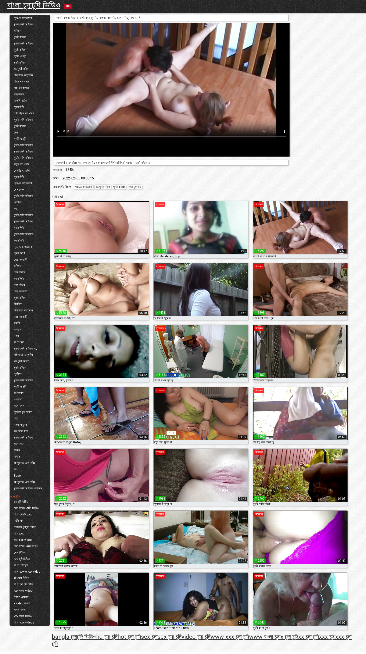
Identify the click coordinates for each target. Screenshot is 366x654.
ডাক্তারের (19, 94)
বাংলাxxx (19, 533)
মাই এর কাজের (21, 88)
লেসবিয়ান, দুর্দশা (22, 170)
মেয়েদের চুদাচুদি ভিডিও (25, 527)
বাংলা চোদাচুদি (21, 565)
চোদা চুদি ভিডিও (22, 559)
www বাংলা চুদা (264, 636)
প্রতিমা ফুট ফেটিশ (23, 412)
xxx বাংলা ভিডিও (23, 616)
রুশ (15, 469)
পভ (15, 209)
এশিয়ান (18, 31)
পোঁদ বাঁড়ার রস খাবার (24, 113)
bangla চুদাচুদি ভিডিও (74, 636)
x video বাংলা (22, 603)
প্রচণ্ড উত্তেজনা (23, 18)
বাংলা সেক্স (19, 342)
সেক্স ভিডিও (19, 552)
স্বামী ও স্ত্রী (20, 56)
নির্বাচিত (17, 304)
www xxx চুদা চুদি (230, 636)
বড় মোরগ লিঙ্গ (21, 431)
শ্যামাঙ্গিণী (19, 107)
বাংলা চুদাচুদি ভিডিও (33, 5)
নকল (16, 336)
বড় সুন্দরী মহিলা (21, 69)
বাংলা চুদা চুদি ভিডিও (24, 584)
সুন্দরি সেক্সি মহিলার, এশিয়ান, (28, 488)
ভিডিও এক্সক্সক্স (21, 597)
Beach (18, 476)
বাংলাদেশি (19, 393)
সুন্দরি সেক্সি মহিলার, (23, 120)
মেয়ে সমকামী (20, 259)
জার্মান (17, 450)
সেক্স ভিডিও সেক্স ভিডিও (26, 546)
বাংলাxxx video (23, 540)
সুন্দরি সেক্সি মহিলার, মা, (25, 348)
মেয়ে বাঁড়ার (19, 272)
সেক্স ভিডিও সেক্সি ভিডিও (26, 508)
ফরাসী (17, 323)
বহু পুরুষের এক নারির (24, 463)
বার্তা (16, 418)
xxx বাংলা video (23, 591)
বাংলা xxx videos (24, 622)
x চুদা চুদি (289, 636)
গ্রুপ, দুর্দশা (19, 253)
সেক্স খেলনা (19, 190)
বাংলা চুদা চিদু (134, 187)
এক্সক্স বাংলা (20, 610)
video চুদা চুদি (196, 636)
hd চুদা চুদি (107, 636)
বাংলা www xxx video (27, 571)
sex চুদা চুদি (170, 636)
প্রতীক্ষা (18, 202)
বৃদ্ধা (16, 132)
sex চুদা (149, 636)
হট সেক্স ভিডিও (21, 578)
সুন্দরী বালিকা (20, 37)
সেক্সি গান (18, 521)
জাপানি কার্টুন (20, 101)
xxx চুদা (327, 636)
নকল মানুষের (20, 425)
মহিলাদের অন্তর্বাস (23, 75)
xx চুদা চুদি (308, 636)
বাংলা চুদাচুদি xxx (23, 514)
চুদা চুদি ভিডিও (21, 502)
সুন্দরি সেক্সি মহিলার (23, 24)
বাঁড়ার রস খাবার (21, 81)
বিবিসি (17, 456)
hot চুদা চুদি (129, 636)
